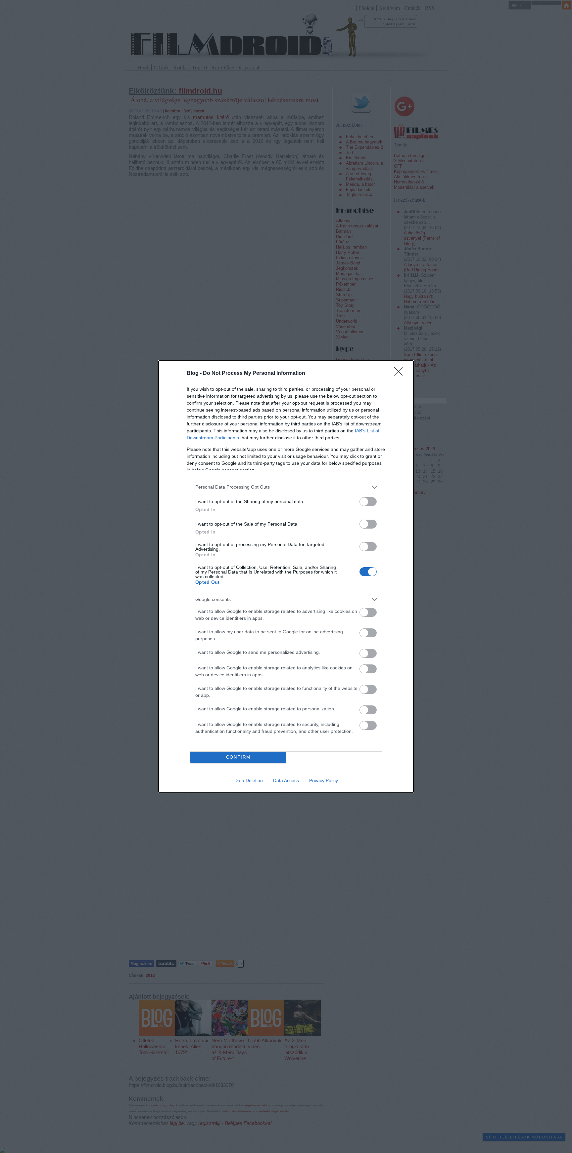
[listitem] (286, 487)
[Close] (400, 373)
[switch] (368, 501)
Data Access (286, 780)
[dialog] (286, 577)
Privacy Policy (323, 780)
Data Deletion (248, 780)
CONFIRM (238, 757)
